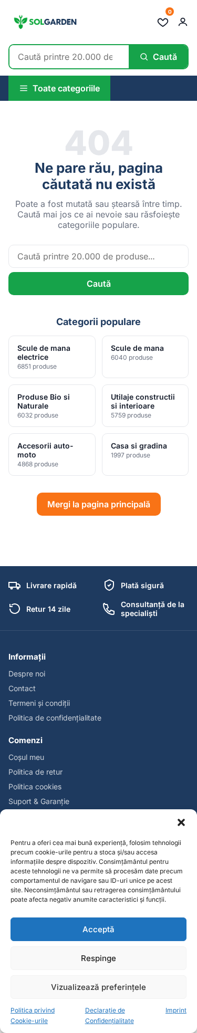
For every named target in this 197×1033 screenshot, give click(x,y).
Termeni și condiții (39, 702)
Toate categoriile (66, 88)
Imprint (175, 1010)
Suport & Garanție (38, 801)
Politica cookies (34, 786)
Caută (99, 283)
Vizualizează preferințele (98, 987)
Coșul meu (26, 757)
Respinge (98, 958)
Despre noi (26, 673)
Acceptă (98, 929)
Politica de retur (35, 771)
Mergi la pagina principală (98, 504)
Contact (22, 688)
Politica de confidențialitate (54, 717)
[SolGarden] (44, 22)
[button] (181, 822)
